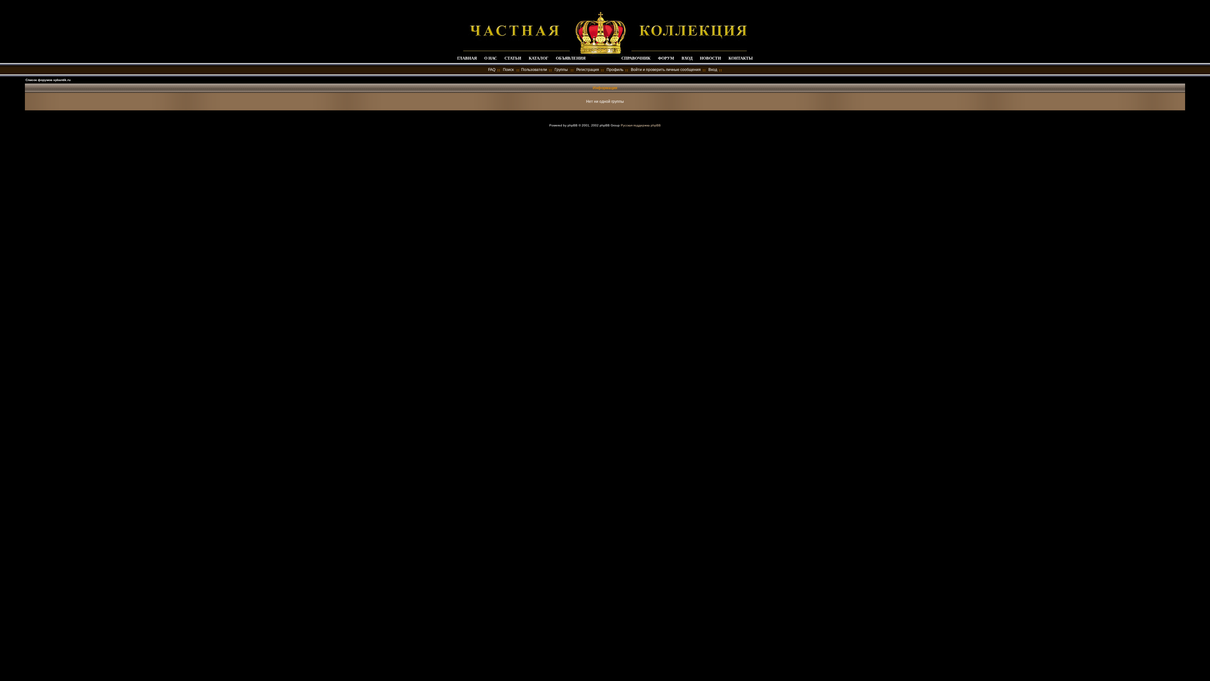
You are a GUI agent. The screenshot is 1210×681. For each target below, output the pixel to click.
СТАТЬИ (512, 58)
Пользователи (534, 69)
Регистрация (587, 69)
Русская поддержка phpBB (641, 125)
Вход (712, 69)
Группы (561, 69)
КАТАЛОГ (538, 58)
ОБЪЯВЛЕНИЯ (570, 58)
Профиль (615, 69)
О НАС (490, 58)
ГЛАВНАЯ (467, 58)
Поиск (508, 69)
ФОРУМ (666, 58)
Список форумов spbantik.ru (48, 80)
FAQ (491, 69)
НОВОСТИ (710, 58)
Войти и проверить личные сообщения (666, 69)
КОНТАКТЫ (741, 58)
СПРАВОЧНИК (635, 58)
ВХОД (687, 58)
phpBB (573, 125)
